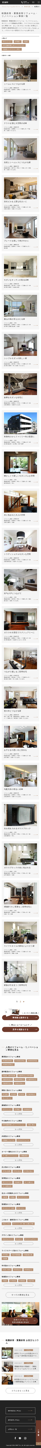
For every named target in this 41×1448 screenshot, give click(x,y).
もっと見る (18, 1114)
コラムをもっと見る (20, 1391)
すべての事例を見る (20, 1295)
